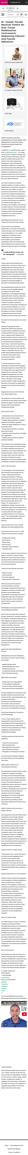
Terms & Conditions (14, 1152)
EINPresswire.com (10, 152)
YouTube (4, 988)
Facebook (4, 986)
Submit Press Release (14, 1149)
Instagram (4, 984)
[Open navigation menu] (2, 14)
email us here (5, 977)
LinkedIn (4, 982)
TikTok (3, 990)
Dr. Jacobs (22, 307)
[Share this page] (26, 14)
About (6, 1145)
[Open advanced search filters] (21, 14)
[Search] (18, 14)
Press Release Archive (16, 1145)
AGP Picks (4, 2)
